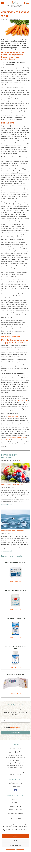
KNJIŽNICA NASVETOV (16, 783)
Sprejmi (15, 836)
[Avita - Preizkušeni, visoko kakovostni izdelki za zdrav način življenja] (15, 2)
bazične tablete (11, 437)
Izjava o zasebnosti (20, 849)
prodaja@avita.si (17, 752)
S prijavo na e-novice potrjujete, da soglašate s (13, 726)
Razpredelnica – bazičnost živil (10, 336)
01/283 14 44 (17, 748)
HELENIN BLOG (15, 786)
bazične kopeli (5, 440)
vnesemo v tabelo (13, 416)
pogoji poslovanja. (15, 727)
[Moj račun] (24, 3)
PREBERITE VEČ (6, 505)
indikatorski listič (22, 400)
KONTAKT (15, 799)
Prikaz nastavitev (15, 845)
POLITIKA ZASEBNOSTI (15, 813)
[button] (2, 3)
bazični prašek (21, 437)
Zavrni (15, 840)
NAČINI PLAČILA (15, 806)
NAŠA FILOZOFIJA (15, 818)
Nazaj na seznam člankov (9, 460)
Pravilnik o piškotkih (10, 849)
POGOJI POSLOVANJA (15, 810)
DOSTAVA (15, 803)
